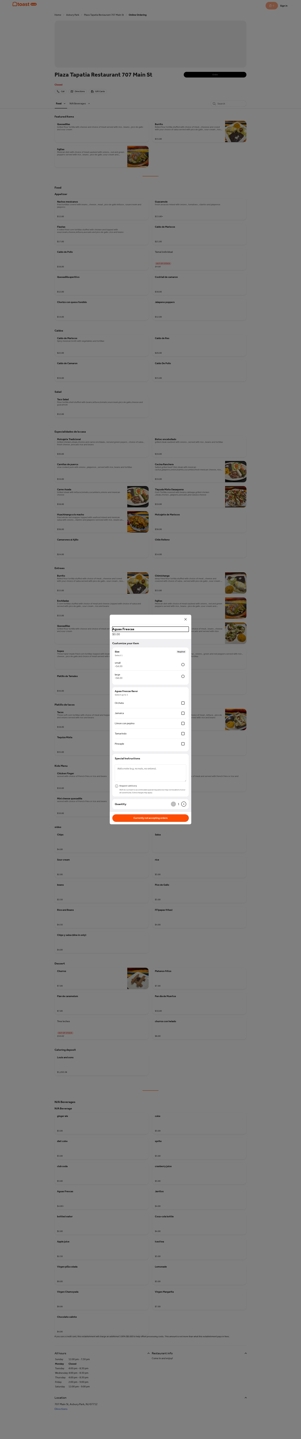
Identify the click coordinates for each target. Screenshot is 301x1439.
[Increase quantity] (183, 804)
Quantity (120, 804)
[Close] (185, 619)
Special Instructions (127, 758)
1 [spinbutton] (178, 804)
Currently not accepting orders (150, 817)
